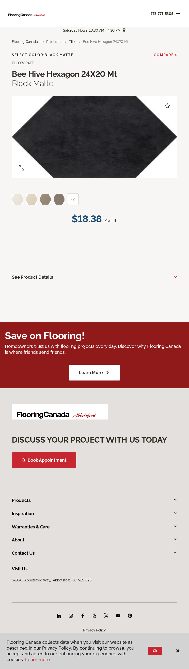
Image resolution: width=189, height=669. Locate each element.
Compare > (165, 55)
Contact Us (23, 553)
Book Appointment (47, 460)
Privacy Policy (94, 630)
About (18, 539)
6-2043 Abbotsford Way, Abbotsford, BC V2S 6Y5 (52, 580)
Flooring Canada (25, 42)
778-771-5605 (162, 14)
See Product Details (32, 277)
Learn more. (38, 659)
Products (53, 42)
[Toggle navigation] (178, 13)
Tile (72, 42)
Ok (155, 651)
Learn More (91, 372)
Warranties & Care (31, 526)
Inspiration (23, 513)
